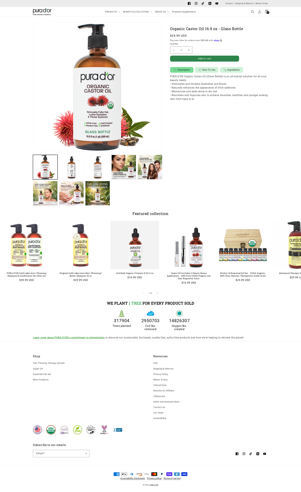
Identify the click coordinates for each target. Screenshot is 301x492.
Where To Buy (262, 3)
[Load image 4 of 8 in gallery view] (123, 167)
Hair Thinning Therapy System (49, 363)
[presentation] (97, 87)
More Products (41, 379)
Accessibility (159, 418)
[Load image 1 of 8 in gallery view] (45, 167)
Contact (229, 3)
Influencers (159, 396)
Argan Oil (38, 368)
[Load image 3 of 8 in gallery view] (97, 167)
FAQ (155, 363)
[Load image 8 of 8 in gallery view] (97, 193)
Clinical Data (160, 385)
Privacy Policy (160, 374)
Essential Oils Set (42, 374)
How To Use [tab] (208, 69)
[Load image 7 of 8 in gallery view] (71, 193)
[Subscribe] (85, 453)
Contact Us (159, 407)
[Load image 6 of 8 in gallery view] (45, 193)
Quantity (174, 44)
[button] (112, 11)
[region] (97, 180)
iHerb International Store (166, 401)
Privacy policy (154, 478)
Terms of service (172, 478)
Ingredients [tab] (233, 69)
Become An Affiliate (163, 390)
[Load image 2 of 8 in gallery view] (71, 167)
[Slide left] (143, 293)
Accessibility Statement (132, 478)
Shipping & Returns (244, 3)
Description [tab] (183, 69)
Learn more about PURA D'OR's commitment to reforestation (69, 337)
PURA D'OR (154, 485)
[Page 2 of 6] (157, 293)
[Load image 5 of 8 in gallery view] (150, 167)
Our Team (158, 412)
